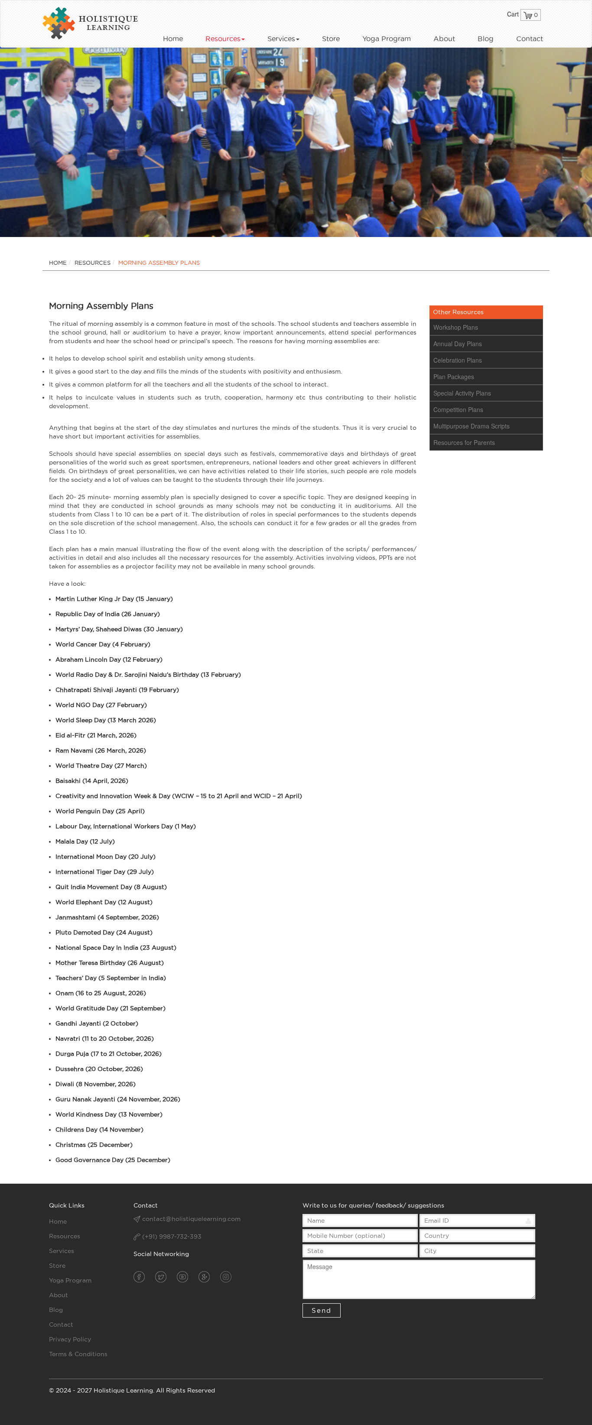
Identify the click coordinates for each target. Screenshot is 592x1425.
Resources (223, 38)
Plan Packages (453, 376)
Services (281, 38)
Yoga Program (386, 38)
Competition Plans (458, 409)
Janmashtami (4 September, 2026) (107, 917)
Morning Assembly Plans (159, 263)
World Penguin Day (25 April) (100, 811)
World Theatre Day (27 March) (101, 765)
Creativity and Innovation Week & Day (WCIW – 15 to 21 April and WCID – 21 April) (178, 795)
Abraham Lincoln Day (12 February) (109, 659)
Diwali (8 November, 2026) (95, 1084)
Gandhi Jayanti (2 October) (96, 1023)
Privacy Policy (70, 1339)
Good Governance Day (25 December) (112, 1159)
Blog (486, 38)
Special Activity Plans (462, 393)
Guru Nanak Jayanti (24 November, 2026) (117, 1099)
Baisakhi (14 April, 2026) (91, 780)
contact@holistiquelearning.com (191, 1218)
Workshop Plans (455, 327)
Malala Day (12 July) (85, 841)
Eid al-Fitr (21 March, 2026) (96, 735)
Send (322, 1310)
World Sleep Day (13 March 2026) (105, 720)
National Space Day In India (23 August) (115, 947)
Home (173, 38)
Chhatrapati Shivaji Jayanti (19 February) (117, 689)
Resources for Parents (464, 442)
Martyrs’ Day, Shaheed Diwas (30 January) (119, 629)
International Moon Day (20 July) (105, 856)
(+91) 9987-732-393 (171, 1236)
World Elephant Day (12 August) (104, 902)
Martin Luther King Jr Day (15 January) (114, 598)
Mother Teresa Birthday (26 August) (109, 962)
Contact (529, 38)
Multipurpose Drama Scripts (471, 426)
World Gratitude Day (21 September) (110, 1008)
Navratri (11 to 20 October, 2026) (104, 1038)
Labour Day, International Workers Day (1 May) (125, 826)
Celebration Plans (457, 360)
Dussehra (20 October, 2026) (99, 1068)
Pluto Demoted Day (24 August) (104, 932)
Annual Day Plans (457, 343)
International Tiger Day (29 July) (104, 871)
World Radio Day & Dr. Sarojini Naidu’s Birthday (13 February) (148, 674)
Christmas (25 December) (94, 1144)
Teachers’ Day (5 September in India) (110, 977)
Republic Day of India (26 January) (107, 613)
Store (331, 38)
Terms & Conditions (78, 1353)
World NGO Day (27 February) (101, 704)
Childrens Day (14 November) (99, 1129)
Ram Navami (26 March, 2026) (100, 750)
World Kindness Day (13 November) (109, 1114)
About (444, 38)
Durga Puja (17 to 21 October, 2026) (108, 1053)
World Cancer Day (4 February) (102, 644)
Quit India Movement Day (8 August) (111, 886)
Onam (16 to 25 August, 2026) (100, 993)
